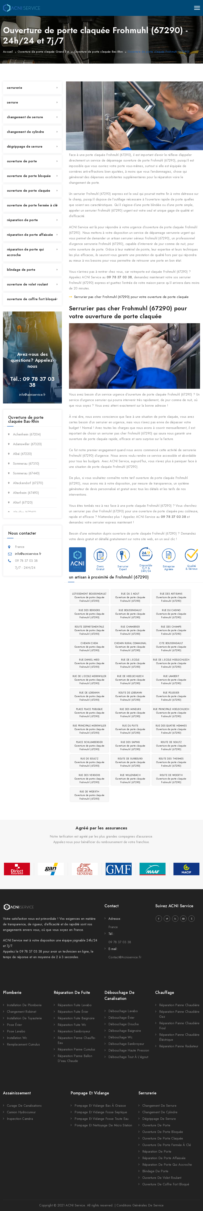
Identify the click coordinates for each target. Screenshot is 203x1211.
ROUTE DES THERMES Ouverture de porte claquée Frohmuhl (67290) (171, 762)
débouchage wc (120, 1037)
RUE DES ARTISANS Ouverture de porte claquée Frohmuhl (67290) (171, 597)
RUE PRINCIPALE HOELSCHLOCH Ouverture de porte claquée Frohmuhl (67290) (171, 712)
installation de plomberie (24, 1005)
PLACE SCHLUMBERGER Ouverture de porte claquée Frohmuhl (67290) (89, 745)
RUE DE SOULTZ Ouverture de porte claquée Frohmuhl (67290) (89, 762)
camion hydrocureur (21, 1112)
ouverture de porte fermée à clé (32, 205)
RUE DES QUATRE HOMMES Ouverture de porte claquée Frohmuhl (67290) (171, 729)
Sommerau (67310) (26, 463)
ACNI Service (75, 1205)
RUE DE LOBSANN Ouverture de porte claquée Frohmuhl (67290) (89, 696)
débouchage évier (121, 1017)
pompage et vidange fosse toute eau (101, 1118)
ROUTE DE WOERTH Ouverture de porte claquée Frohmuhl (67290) (171, 778)
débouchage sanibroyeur (126, 1044)
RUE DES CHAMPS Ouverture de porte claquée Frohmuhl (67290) (171, 630)
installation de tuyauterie (24, 1018)
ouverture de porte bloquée (29, 176)
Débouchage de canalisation (119, 995)
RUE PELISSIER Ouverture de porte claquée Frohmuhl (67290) (171, 696)
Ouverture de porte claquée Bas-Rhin (98, 51)
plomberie (12, 992)
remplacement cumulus (23, 1044)
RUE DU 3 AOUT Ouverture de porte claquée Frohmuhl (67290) (130, 597)
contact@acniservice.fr (125, 957)
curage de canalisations (24, 1105)
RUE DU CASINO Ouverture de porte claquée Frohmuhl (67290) (171, 613)
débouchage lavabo (123, 1011)
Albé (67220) (22, 454)
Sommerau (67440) (26, 473)
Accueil (8, 51)
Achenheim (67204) (27, 434)
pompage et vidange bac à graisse (100, 1105)
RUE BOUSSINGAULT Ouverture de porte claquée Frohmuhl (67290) (130, 613)
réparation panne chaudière (179, 1005)
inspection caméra (20, 1118)
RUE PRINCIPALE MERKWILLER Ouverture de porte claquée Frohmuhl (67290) (89, 729)
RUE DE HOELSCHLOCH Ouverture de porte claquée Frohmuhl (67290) (130, 679)
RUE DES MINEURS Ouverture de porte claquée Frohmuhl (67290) (130, 712)
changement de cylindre (25, 132)
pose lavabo (16, 1031)
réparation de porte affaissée (30, 234)
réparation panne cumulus (76, 1049)
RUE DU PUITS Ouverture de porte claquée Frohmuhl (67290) (130, 729)
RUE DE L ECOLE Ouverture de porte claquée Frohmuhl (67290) (130, 663)
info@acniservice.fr (32, 394)
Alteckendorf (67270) (28, 483)
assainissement (17, 1093)
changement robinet (21, 1011)
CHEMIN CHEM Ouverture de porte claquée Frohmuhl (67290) (89, 646)
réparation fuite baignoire (76, 1018)
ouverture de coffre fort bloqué (31, 299)
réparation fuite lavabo (75, 1005)
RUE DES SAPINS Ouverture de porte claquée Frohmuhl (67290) (130, 745)
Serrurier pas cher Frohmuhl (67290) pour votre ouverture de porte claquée (131, 296)
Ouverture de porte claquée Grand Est (43, 51)
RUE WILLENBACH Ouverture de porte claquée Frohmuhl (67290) (130, 778)
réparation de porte (22, 220)
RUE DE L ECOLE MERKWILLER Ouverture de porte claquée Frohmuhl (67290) (89, 679)
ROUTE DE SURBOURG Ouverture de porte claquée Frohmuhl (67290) (130, 762)
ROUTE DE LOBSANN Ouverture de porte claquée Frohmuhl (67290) (130, 696)
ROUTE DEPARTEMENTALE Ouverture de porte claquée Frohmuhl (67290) (89, 630)
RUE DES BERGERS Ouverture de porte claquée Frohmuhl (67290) (89, 613)
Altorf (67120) (23, 502)
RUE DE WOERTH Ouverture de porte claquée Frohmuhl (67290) (89, 795)
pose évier (14, 1024)
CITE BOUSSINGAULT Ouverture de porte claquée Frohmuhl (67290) (171, 646)
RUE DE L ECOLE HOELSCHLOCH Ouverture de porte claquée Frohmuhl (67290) (171, 663)
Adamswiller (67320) (27, 444)
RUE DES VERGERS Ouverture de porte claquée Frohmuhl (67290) (89, 778)
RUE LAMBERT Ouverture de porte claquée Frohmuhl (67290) (171, 679)
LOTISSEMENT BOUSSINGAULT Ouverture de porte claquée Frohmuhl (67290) (89, 597)
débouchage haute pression (128, 1050)
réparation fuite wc (72, 1024)
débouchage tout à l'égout (128, 1057)
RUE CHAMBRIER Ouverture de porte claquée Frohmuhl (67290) (130, 630)
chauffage (164, 992)
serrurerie (14, 87)
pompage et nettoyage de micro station (103, 1125)
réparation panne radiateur (178, 1046)
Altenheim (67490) (26, 492)
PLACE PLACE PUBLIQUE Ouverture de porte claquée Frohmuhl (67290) (89, 712)
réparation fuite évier (73, 1011)
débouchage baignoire (124, 1030)
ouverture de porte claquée (28, 190)
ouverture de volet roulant (27, 284)
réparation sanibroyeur (74, 1031)
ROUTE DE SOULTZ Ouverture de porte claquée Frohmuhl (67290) (171, 745)
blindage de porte (21, 269)
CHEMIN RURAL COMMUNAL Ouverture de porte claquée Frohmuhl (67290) (130, 646)
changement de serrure (25, 117)
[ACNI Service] (21, 8)
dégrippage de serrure (24, 146)
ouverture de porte (22, 161)
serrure (12, 102)
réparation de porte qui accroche (25, 252)
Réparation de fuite (72, 992)
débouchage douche (123, 1024)
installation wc (17, 1038)
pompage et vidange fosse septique (101, 1112)
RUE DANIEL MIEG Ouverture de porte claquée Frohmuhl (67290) (89, 663)
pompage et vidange (90, 1093)
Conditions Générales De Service (140, 1205)
